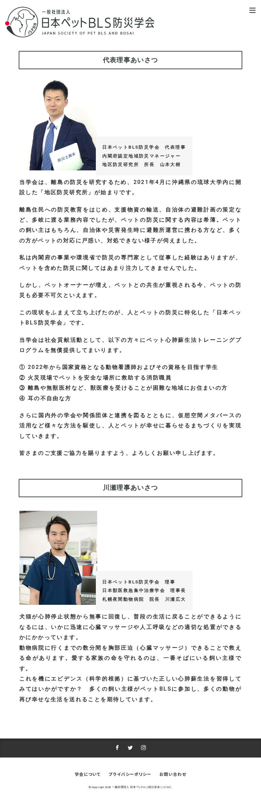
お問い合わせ (172, 774)
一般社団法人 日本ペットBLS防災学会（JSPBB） (142, 787)
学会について (88, 774)
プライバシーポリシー (129, 774)
